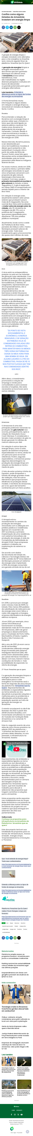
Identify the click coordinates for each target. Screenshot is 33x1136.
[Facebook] (3, 27)
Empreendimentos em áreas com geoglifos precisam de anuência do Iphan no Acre (15, 975)
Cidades (16, 926)
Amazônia (23, 923)
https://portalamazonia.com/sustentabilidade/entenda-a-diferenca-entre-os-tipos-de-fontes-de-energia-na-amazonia (16, 891)
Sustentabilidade (6, 11)
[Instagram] (15, 1114)
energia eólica (23, 926)
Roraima (25, 929)
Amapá (11, 923)
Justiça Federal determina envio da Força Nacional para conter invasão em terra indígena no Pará (15, 1035)
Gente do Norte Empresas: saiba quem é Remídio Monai (14, 1027)
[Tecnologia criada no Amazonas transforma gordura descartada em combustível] (16, 994)
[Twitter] (7, 27)
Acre (7, 923)
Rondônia (19, 929)
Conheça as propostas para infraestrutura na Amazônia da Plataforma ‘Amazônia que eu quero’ (15, 822)
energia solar (13, 929)
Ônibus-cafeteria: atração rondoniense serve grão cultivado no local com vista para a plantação (16, 1019)
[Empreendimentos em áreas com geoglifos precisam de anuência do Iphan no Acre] (24, 1084)
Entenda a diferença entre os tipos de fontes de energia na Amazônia (16, 94)
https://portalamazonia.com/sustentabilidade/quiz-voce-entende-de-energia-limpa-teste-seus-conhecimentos (16, 866)
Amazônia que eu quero (19, 11)
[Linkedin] (11, 27)
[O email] (19, 27)
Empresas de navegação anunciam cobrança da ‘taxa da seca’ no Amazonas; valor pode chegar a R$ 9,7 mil (15, 1046)
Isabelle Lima (7, 23)
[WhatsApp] (15, 27)
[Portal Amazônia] (16, 2)
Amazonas (17, 923)
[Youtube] (21, 1114)
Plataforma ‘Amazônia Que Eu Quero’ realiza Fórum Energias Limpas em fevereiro (15, 911)
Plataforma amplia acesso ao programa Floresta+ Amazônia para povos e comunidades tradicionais (15, 956)
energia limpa (5, 929)
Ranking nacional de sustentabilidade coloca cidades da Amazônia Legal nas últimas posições (16, 965)
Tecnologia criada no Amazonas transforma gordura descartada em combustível (15, 1009)
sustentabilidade (6, 932)
